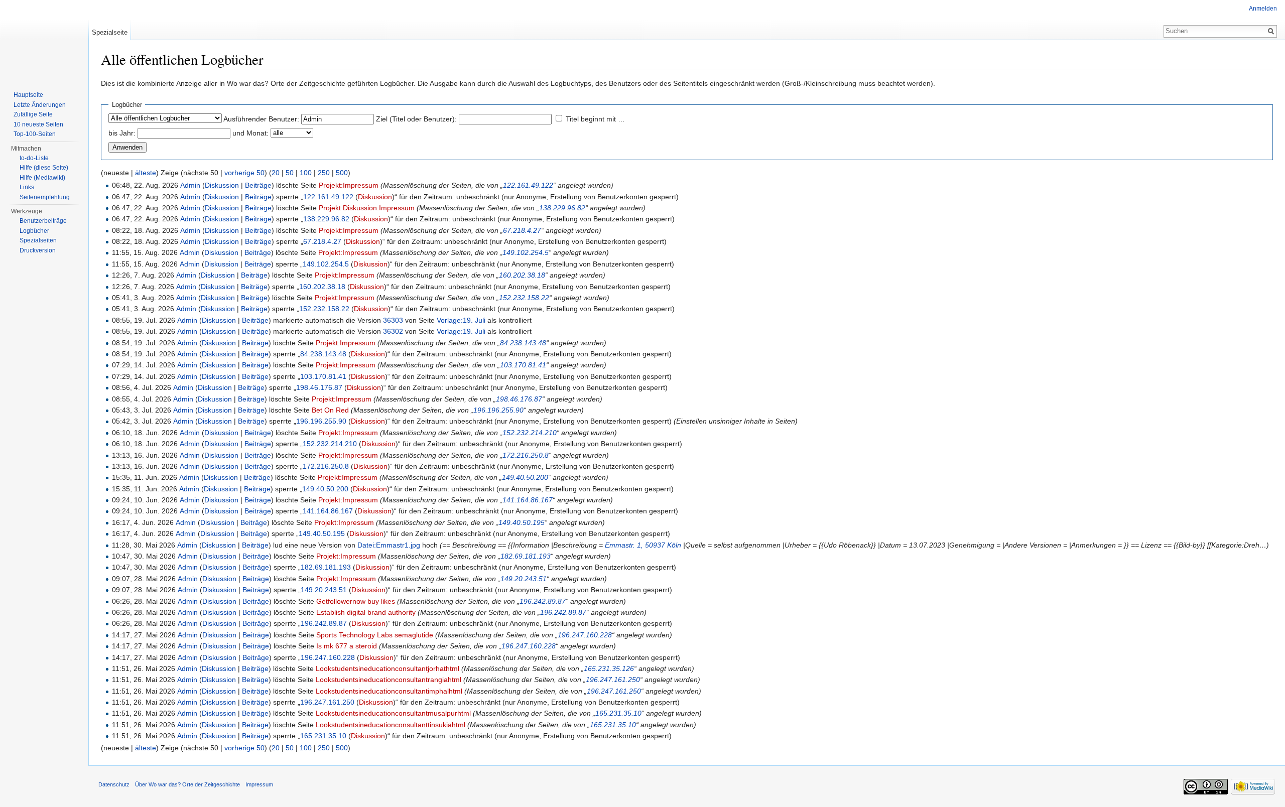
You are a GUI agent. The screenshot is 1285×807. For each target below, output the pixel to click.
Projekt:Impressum (348, 185)
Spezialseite (109, 32)
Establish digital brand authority (366, 612)
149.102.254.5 (525, 252)
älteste (145, 173)
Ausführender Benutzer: (261, 119)
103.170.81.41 (523, 365)
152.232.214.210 (529, 433)
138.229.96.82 (562, 208)
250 (324, 173)
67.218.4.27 (522, 230)
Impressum (259, 784)
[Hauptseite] (44, 40)
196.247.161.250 (613, 680)
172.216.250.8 (525, 455)
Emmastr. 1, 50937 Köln (643, 545)
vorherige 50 (244, 173)
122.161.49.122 (528, 185)
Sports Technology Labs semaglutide (374, 635)
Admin (190, 185)
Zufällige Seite (33, 114)
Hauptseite (28, 94)
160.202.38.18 (522, 275)
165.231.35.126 (609, 668)
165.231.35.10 (618, 713)
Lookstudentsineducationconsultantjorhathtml (387, 668)
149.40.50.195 (521, 522)
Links (27, 187)
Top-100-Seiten (35, 134)
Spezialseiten (38, 240)
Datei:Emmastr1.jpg (388, 545)
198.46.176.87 (319, 387)
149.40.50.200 (525, 477)
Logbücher (34, 230)
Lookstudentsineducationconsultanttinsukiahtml (390, 725)
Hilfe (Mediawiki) (42, 177)
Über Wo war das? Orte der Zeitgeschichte (187, 784)
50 (290, 173)
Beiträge (258, 185)
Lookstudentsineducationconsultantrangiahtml (388, 680)
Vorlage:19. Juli (461, 320)
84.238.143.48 (523, 343)
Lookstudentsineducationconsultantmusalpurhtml (393, 713)
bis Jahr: (122, 133)
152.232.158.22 (524, 298)
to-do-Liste (34, 158)
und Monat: (250, 133)
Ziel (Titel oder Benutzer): (416, 119)
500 (342, 173)
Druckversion (38, 250)
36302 (393, 331)
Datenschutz (114, 784)
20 (276, 173)
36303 (393, 320)
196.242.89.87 (543, 601)
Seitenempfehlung (45, 197)
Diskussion (222, 185)
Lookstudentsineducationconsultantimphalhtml (389, 691)
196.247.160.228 (585, 635)
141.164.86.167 (527, 500)
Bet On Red (330, 410)
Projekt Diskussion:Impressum (367, 208)
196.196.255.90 (498, 410)
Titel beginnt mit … (595, 119)
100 (306, 173)
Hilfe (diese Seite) (44, 167)
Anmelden (1263, 8)
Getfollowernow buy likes (355, 601)
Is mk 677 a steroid (346, 646)
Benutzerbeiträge (43, 220)
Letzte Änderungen (40, 104)
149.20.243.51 (523, 579)
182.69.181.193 (525, 556)
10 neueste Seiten (38, 124)
